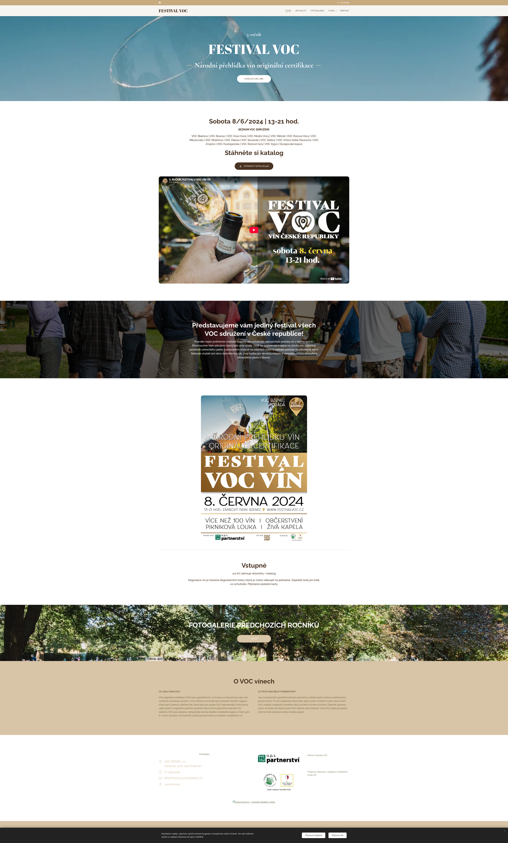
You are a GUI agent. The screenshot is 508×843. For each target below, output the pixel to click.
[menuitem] (289, 10)
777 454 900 (344, 2)
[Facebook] (159, 2)
